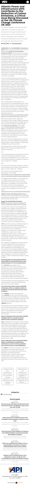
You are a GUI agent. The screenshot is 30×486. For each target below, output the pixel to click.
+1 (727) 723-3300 (15, 478)
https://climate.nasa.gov (10, 125)
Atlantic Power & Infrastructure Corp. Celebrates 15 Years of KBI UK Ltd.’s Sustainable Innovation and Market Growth (15, 456)
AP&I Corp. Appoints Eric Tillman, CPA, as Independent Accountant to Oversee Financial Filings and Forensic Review (15, 444)
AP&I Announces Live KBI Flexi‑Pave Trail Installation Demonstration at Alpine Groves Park (15, 419)
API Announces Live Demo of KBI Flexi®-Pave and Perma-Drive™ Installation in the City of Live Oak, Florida (15, 405)
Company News (17, 43)
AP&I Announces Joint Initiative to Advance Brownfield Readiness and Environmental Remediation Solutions (15, 432)
